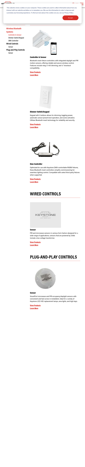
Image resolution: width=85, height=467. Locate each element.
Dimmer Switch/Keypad (16, 38)
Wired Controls (12, 44)
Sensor (10, 47)
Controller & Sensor (14, 35)
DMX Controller (13, 41)
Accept (70, 18)
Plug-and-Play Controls (15, 50)
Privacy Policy (68, 13)
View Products (35, 72)
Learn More (34, 75)
